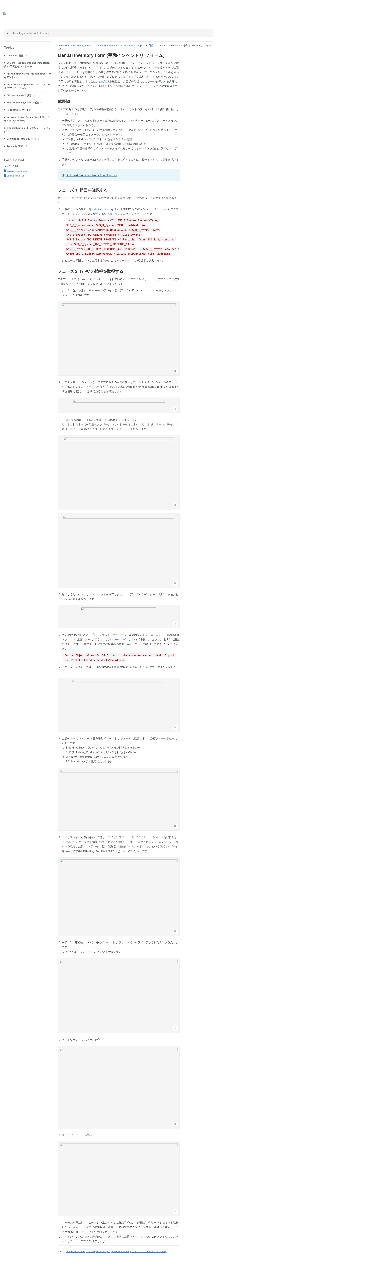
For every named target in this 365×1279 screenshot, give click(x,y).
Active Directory (103, 209)
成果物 (64, 101)
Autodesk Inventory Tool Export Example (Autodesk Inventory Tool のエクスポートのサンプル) (116, 1251)
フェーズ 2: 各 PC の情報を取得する (90, 271)
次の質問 (104, 81)
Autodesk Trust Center (328, 14)
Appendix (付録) (145, 45)
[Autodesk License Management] (17, 14)
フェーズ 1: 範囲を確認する (83, 189)
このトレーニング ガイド (120, 639)
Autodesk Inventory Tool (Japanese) (115, 45)
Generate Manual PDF (15, 175)
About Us (350, 14)
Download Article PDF (17, 171)
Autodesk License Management (74, 45)
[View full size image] (119, 338)
